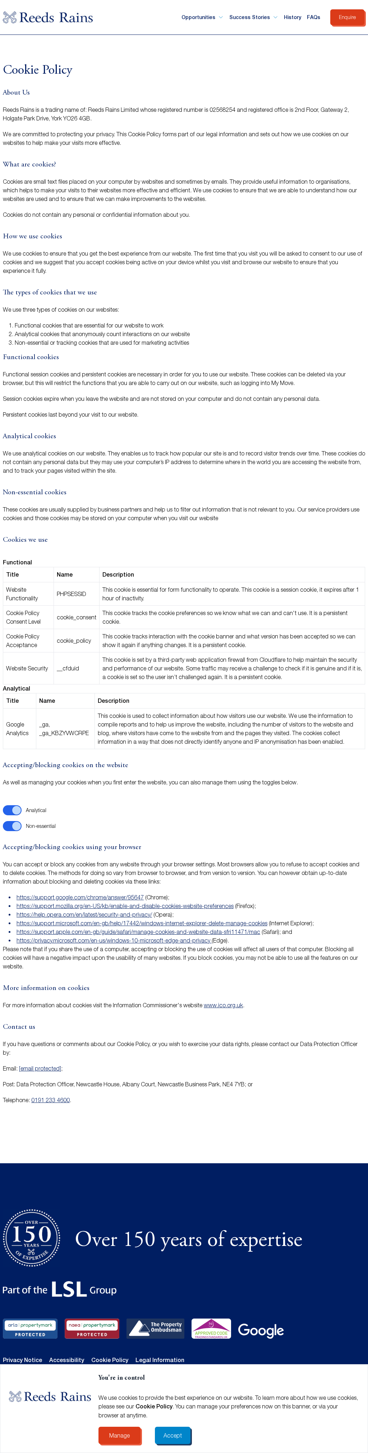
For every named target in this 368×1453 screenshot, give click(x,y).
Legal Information (159, 1360)
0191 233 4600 (50, 1100)
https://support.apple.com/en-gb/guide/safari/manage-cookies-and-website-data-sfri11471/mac (138, 932)
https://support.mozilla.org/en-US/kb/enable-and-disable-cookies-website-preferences (125, 906)
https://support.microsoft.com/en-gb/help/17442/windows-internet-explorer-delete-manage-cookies (142, 923)
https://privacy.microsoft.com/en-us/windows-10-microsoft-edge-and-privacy (114, 940)
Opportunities (198, 17)
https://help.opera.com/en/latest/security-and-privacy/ (84, 914)
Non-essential (41, 826)
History (292, 17)
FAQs (313, 17)
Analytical (36, 810)
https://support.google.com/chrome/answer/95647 (80, 897)
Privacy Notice (22, 1360)
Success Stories (249, 17)
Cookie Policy (153, 1406)
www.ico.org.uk (223, 1005)
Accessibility (66, 1360)
